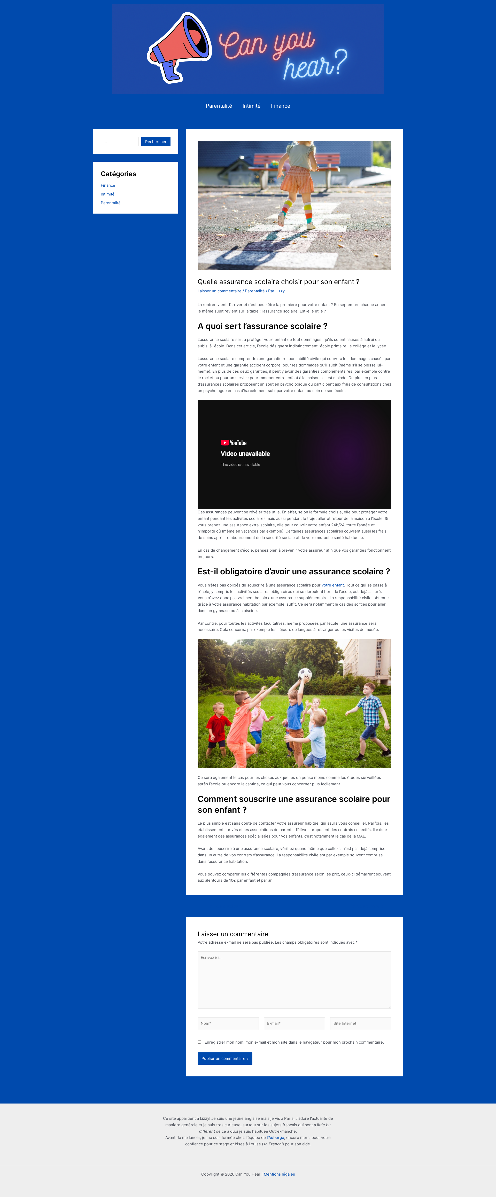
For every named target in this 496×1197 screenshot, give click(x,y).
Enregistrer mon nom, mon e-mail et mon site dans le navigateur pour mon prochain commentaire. (294, 1042)
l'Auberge (275, 1137)
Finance (280, 106)
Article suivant (368, 906)
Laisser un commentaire (220, 290)
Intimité (252, 106)
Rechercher (156, 141)
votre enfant (333, 585)
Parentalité (219, 106)
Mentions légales (279, 1174)
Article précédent (223, 906)
